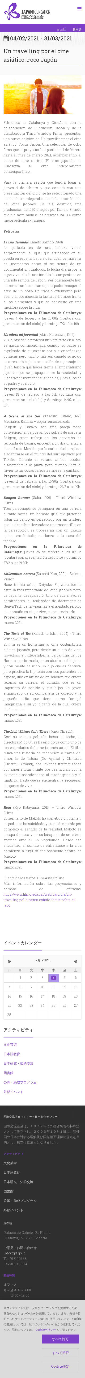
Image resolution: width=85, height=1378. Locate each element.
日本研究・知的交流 (18, 1063)
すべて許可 (60, 1339)
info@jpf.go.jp (15, 1253)
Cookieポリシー (45, 1329)
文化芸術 (10, 1044)
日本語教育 (12, 1054)
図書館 (8, 1073)
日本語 (77, 29)
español (61, 29)
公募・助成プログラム (20, 1082)
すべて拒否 (60, 1352)
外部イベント (13, 1091)
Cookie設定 (60, 1366)
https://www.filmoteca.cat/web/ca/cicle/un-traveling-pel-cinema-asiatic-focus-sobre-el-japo (40, 899)
